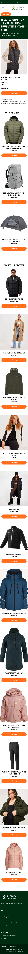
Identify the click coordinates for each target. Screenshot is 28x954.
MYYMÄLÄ (6, 14)
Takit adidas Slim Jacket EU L (14, 872)
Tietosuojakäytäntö (10, 951)
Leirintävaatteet (12, 77)
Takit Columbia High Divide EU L (14, 299)
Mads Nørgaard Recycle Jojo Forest (14, 828)
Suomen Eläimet (8, 920)
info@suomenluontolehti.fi (21, 2)
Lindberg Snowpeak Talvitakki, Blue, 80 (14, 613)
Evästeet (20, 949)
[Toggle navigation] (3, 8)
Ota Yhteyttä (13, 949)
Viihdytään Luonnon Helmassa (12, 917)
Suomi (4, 2)
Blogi (5, 926)
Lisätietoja (14, 93)
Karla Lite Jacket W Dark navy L (14, 673)
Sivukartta (20, 951)
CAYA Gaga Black (14, 509)
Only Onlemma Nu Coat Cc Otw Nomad (14, 353)
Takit (18, 77)
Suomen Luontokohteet (10, 923)
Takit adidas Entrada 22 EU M (14, 554)
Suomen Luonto (8, 914)
